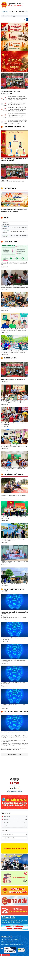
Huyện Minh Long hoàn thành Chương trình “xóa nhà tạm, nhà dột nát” (14, 517)
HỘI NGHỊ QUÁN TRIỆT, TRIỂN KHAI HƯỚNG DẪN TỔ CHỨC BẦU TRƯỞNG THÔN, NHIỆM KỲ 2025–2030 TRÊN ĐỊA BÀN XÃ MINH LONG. (14, 468)
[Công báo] (14, 890)
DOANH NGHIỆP (20, 11)
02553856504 (10, 941)
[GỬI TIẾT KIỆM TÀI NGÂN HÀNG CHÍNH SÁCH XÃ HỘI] (14, 253)
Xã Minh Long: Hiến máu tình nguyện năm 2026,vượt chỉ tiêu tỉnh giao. (17, 103)
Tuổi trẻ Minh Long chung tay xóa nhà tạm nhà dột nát (14, 583)
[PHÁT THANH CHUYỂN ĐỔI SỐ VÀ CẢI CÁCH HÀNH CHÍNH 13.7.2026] (14, 651)
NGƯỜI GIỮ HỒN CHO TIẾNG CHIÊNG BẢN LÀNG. (14, 495)
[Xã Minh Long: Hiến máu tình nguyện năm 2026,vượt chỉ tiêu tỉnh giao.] (14, 414)
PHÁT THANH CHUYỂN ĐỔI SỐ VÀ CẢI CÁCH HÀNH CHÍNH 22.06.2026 (13, 705)
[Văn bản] (14, 878)
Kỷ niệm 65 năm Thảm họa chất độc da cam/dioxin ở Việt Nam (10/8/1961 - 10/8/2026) (14, 210)
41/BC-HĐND (5, 235)
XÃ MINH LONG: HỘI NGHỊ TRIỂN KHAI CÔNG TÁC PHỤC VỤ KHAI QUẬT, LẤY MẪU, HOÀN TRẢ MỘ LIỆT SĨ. (18, 115)
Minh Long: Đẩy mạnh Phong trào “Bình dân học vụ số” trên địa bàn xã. (14, 741)
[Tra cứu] (14, 862)
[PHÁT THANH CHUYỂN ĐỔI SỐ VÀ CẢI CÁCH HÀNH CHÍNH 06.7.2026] (14, 674)
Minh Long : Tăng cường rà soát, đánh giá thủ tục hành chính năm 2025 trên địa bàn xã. (13, 748)
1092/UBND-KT (5, 226)
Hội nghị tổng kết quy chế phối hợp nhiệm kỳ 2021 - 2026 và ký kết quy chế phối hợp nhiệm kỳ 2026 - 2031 (17, 98)
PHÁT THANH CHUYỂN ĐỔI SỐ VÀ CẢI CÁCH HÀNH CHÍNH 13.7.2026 (13, 661)
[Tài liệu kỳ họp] (14, 848)
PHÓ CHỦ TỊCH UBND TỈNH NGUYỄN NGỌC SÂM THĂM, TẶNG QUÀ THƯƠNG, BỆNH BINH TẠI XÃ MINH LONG (18, 109)
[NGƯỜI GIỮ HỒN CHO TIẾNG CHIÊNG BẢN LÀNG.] (14, 486)
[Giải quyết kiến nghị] (14, 927)
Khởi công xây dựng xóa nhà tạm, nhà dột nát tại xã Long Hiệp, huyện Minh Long (13, 539)
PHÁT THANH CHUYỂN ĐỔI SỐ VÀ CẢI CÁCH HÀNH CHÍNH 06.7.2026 (13, 683)
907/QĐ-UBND (5, 231)
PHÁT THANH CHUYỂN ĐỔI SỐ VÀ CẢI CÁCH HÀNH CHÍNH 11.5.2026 (13, 732)
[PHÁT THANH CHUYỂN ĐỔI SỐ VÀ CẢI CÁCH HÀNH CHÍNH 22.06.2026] (14, 696)
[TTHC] (14, 900)
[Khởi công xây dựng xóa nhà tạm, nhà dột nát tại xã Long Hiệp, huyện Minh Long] (14, 530)
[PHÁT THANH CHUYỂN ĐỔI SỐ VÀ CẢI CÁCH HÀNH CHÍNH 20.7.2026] (14, 629)
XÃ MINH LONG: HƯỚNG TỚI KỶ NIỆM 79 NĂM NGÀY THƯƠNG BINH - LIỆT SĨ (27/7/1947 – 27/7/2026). (17, 121)
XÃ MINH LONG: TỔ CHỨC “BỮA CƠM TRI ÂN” (12, 308)
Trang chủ (5, 11)
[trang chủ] (4, 5)
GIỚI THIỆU (12, 11)
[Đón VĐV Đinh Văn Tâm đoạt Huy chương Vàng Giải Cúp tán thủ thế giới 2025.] (14, 552)
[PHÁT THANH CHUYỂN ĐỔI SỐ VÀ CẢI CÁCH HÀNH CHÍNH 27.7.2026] (14, 602)
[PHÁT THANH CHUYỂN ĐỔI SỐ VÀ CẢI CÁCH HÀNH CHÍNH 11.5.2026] (14, 723)
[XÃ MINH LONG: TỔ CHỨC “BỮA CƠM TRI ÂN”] (14, 299)
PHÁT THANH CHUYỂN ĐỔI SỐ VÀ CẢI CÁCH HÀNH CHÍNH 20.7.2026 (13, 638)
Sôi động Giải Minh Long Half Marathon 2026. (12, 181)
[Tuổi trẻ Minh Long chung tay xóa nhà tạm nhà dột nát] (14, 575)
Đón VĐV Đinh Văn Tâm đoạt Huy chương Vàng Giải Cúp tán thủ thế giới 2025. (14, 562)
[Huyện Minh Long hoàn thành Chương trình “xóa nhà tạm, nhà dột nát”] (14, 508)
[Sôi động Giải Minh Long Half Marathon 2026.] (14, 171)
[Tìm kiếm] (26, 19)
